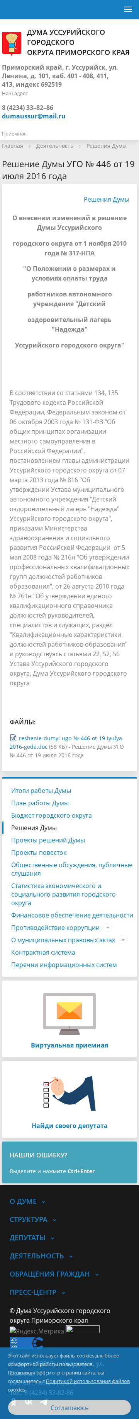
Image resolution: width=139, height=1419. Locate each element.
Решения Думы (106, 145)
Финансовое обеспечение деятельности (72, 915)
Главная (12, 145)
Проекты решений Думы (48, 840)
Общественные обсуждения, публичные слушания (71, 869)
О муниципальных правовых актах (63, 940)
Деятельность (54, 145)
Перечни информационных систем (64, 964)
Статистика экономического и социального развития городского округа (63, 894)
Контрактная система (43, 952)
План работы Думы (40, 803)
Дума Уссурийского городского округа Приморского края (78, 42)
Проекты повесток (38, 852)
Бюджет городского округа (51, 815)
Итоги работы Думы (41, 790)
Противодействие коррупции (55, 927)
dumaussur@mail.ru (34, 116)
